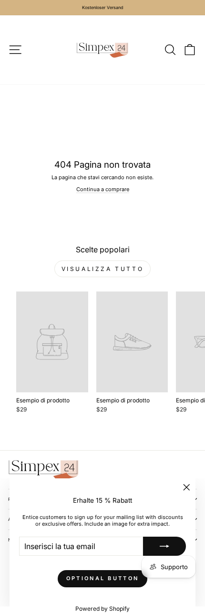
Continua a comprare (102, 189)
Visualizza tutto (103, 268)
